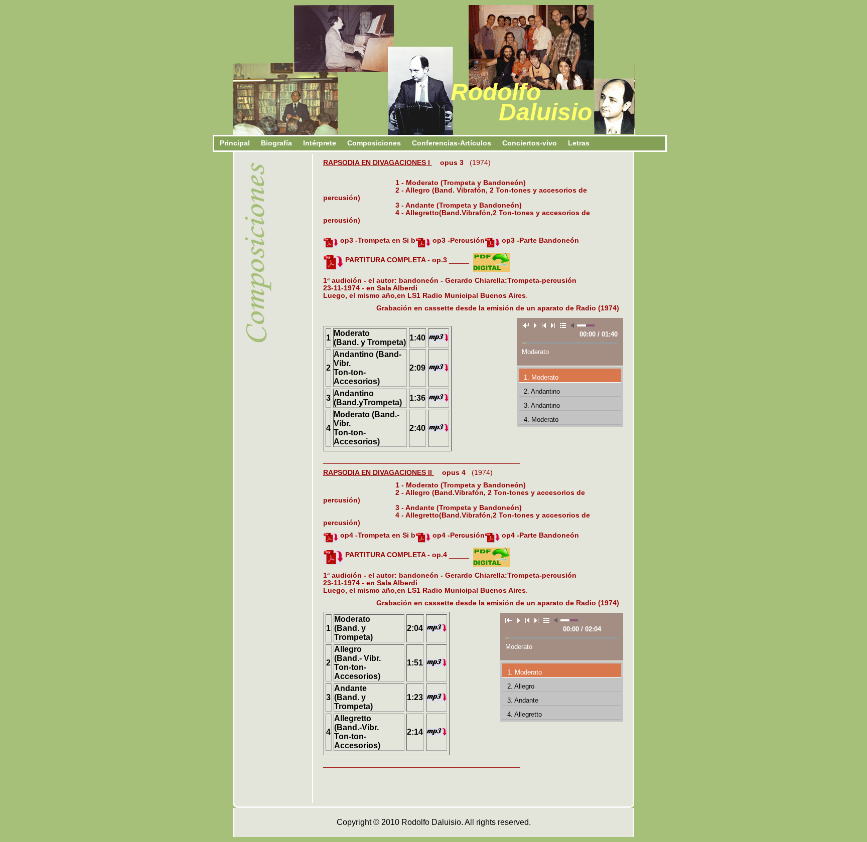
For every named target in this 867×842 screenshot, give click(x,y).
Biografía (276, 143)
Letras (579, 143)
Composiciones (374, 143)
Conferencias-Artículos (451, 143)
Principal (235, 143)
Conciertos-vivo (529, 143)
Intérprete (319, 143)
